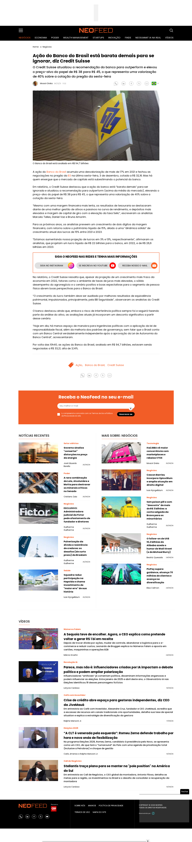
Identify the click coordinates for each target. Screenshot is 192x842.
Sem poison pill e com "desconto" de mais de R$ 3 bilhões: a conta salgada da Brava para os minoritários (159, 510)
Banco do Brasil (56, 172)
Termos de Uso (82, 812)
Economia (41, 37)
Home (36, 46)
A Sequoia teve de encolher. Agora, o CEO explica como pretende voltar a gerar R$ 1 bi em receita (114, 636)
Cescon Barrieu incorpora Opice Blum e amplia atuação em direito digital (159, 480)
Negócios (25, 37)
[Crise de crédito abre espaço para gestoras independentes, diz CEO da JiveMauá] (38, 704)
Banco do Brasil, (95, 365)
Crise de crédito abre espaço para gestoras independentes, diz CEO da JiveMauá (117, 702)
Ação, (79, 365)
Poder (55, 37)
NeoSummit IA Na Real (148, 37)
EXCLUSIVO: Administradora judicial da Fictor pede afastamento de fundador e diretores (77, 515)
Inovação (114, 37)
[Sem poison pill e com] (121, 507)
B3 (69, 175)
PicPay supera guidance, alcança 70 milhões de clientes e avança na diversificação (160, 575)
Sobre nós (79, 805)
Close (131, 409)
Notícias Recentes (34, 435)
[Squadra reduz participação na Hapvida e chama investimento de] (38, 580)
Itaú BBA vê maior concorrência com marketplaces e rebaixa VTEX (158, 452)
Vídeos (169, 37)
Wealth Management (76, 37)
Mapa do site (99, 812)
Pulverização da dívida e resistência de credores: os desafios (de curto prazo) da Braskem (76, 548)
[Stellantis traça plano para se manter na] (38, 770)
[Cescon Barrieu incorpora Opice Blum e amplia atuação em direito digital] (121, 479)
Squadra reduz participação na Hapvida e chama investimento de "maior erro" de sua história (75, 583)
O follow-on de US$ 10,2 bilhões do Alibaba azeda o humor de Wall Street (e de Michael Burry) (159, 545)
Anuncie (92, 805)
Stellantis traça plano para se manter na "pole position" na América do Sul (117, 768)
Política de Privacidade (111, 805)
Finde (128, 37)
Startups (98, 37)
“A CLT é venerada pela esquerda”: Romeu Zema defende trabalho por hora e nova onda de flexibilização (118, 735)
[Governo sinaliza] (38, 452)
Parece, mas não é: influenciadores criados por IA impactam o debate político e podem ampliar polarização (118, 669)
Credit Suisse (115, 365)
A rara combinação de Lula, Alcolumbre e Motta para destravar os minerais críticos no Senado (77, 484)
